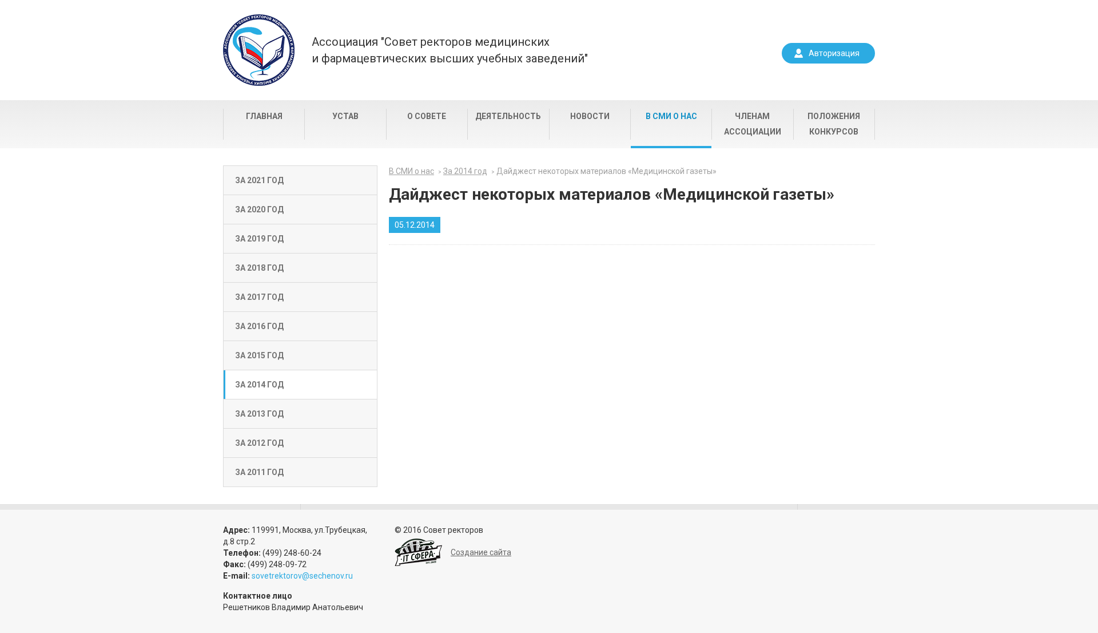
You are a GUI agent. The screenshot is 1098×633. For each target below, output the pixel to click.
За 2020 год (259, 209)
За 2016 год (259, 326)
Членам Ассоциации (752, 124)
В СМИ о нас (671, 116)
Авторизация (834, 53)
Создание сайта (481, 552)
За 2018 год (259, 267)
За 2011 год (259, 472)
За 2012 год (259, 443)
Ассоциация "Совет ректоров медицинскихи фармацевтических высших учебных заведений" (450, 50)
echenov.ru (333, 575)
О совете (426, 116)
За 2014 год (259, 384)
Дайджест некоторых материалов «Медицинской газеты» (606, 171)
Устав (345, 116)
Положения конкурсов (833, 124)
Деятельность (508, 116)
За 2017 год (259, 297)
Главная (264, 116)
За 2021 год (259, 180)
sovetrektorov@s (282, 575)
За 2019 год (259, 238)
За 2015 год (259, 355)
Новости (590, 116)
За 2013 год (259, 413)
